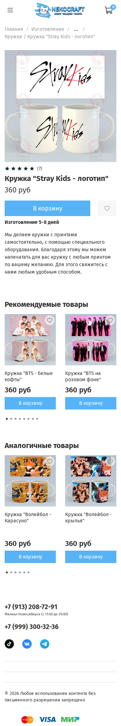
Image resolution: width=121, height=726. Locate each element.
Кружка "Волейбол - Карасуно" (28, 517)
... (76, 29)
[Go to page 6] (28, 419)
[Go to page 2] (11, 419)
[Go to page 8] (37, 419)
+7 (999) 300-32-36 (32, 627)
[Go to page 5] (24, 419)
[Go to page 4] (20, 419)
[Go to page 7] (33, 419)
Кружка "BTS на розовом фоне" (83, 376)
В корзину (30, 403)
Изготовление (47, 29)
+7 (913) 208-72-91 (31, 607)
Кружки (13, 36)
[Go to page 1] (7, 419)
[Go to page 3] (15, 419)
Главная (14, 29)
